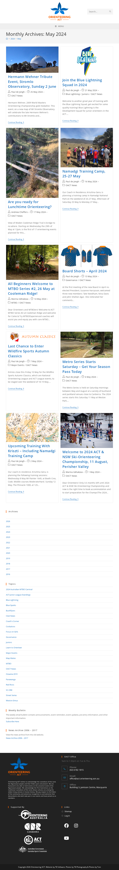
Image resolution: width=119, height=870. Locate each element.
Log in (67, 815)
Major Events (17, 365)
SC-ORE (9, 690)
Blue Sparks (11, 605)
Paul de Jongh (18, 91)
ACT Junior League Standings (18, 594)
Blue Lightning (73, 94)
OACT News (17, 95)
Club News (10, 616)
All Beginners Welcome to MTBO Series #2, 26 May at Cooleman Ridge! (31, 288)
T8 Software (60, 867)
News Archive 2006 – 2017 (17, 738)
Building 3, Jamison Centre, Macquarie (88, 787)
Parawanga (11, 679)
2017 (8, 569)
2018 (8, 563)
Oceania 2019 (11, 674)
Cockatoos (10, 626)
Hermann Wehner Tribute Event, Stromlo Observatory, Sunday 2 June (32, 81)
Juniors (85, 94)
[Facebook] (66, 825)
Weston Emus (12, 700)
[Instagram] (76, 825)
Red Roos (10, 684)
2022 (8, 542)
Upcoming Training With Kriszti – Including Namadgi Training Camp (32, 450)
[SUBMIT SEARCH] (110, 12)
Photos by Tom (95, 867)
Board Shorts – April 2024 (84, 271)
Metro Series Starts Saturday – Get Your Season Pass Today (86, 366)
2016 (8, 574)
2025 (8, 526)
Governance (71, 280)
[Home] (7, 38)
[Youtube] (66, 838)
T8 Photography (80, 867)
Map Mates (11, 658)
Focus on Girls (12, 631)
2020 (8, 553)
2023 (8, 537)
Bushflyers (10, 610)
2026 (8, 521)
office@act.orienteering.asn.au (84, 778)
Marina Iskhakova (19, 299)
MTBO (14, 302)
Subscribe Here (12, 721)
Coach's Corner (12, 621)
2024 (8, 532)
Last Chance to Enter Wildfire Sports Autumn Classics (28, 351)
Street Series (11, 695)
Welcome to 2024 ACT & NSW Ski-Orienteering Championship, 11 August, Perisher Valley (85, 459)
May (19, 38)
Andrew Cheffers (19, 212)
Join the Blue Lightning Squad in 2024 (82, 82)
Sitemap (68, 811)
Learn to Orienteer (14, 647)
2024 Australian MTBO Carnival (19, 589)
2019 (8, 558)
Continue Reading (16, 122)
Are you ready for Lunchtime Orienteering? (30, 204)
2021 (8, 547)
